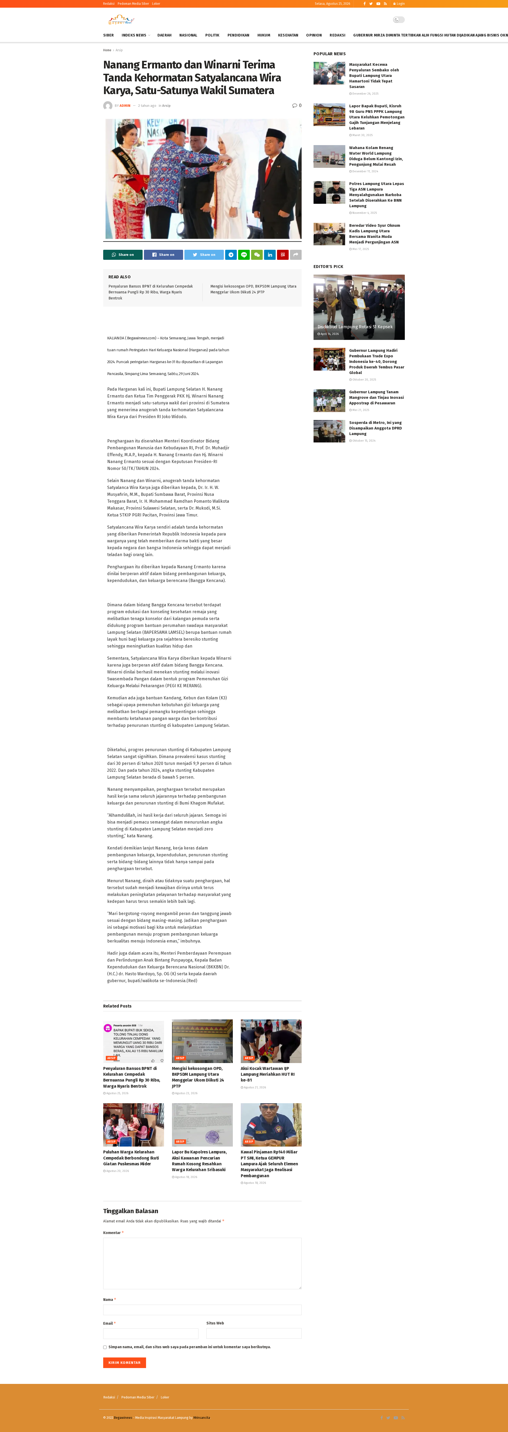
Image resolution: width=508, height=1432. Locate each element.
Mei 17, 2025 (360, 249)
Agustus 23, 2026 (185, 1093)
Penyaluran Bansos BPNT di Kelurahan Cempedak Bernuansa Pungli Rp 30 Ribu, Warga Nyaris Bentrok (150, 292)
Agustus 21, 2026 (254, 1087)
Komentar (113, 1232)
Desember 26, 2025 (365, 93)
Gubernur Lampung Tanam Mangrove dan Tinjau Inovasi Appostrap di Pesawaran (376, 397)
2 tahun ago (147, 106)
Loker (156, 4)
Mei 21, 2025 (360, 410)
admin (125, 106)
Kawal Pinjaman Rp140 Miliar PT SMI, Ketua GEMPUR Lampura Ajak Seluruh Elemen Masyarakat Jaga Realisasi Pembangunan (269, 1163)
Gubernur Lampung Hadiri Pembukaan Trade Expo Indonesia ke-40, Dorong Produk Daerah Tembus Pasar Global (376, 361)
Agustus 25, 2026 (117, 1093)
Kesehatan (288, 35)
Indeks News (134, 35)
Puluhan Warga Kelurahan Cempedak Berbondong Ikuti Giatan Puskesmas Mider (131, 1157)
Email (109, 1323)
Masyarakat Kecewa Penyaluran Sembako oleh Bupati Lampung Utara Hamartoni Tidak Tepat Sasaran (374, 75)
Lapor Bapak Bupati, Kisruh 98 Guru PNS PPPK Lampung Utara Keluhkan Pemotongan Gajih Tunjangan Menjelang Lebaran (377, 117)
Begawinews (123, 1418)
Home (107, 50)
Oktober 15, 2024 (363, 440)
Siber (108, 35)
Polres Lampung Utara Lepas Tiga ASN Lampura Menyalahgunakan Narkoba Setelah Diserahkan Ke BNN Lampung (376, 194)
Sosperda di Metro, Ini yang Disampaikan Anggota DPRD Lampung (375, 428)
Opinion (314, 35)
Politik (212, 35)
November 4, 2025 (364, 213)
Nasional (188, 35)
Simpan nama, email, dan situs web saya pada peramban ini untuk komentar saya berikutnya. (189, 1347)
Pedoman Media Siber (138, 1397)
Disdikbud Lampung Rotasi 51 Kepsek (355, 327)
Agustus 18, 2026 (185, 1177)
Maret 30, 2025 (362, 135)
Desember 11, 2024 (365, 171)
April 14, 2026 (329, 334)
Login (400, 4)
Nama (109, 1299)
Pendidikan (239, 35)
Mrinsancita (201, 1418)
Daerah (164, 35)
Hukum (263, 35)
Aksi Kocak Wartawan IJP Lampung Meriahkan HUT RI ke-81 (267, 1074)
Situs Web (215, 1323)
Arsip (119, 50)
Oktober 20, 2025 (364, 379)
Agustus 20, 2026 (117, 1171)
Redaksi (109, 4)
